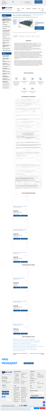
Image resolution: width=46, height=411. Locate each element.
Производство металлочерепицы (6, 76)
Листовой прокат (23, 400)
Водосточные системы (6, 38)
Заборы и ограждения (6, 48)
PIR (14, 22)
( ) (38, 1)
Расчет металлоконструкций (6, 61)
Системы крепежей (6, 40)
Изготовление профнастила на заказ (6, 64)
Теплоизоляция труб (16, 343)
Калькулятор (28, 8)
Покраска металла (24, 401)
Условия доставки (32, 382)
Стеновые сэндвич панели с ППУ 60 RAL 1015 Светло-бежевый (20, 301)
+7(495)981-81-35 (4, 386)
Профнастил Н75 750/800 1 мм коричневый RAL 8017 (18, 325)
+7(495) (27, 2)
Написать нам (5, 393)
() (35, 1)
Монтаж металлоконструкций (6, 71)
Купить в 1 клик (24, 215)
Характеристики (22, 36)
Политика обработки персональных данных (40, 376)
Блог (43, 8)
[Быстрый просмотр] (41, 25)
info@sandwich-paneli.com (6, 389)
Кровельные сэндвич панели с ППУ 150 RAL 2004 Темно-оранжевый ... (19, 230)
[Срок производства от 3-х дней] (25, 23)
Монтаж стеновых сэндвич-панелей (6, 58)
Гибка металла (36, 340)
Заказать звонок (28, 363)
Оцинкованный (17, 378)
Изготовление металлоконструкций (6, 68)
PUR (14, 23)
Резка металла (23, 399)
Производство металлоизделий (5, 82)
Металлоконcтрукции (17, 381)
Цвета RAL (22, 383)
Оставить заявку (5, 391)
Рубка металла (31, 340)
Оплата (42, 10)
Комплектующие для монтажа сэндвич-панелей (6, 46)
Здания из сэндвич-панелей (6, 43)
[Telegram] (44, 405)
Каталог (18, 8)
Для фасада (17, 379)
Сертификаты (32, 375)
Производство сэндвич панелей (6, 74)
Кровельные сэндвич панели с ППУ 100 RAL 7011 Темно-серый (20, 207)
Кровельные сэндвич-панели (6, 20)
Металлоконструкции (6, 26)
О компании (34, 8)
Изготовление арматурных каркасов (6, 79)
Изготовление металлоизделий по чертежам (20, 340)
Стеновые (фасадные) (17, 375)
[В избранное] (43, 25)
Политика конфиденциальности (40, 374)
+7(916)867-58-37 (4, 387)
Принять (36, 408)
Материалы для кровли (23, 374)
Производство (32, 374)
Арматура (22, 376)
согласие (32, 409)
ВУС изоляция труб (24, 339)
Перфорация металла (16, 339)
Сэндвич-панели (5, 17)
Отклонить (42, 408)
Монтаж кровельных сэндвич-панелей (6, 56)
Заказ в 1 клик (39, 28)
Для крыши (17, 380)
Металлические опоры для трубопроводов (6, 31)
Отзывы (38, 36)
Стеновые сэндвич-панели (6, 22)
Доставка (18, 10)
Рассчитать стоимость (38, 2)
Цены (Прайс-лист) (24, 381)
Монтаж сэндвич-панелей (23, 397)
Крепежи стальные (24, 377)
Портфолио (31, 388)
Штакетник (4, 36)
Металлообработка (6, 87)
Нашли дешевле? (37, 30)
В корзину (39, 27)
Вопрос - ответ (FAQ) (40, 383)
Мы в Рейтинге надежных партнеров (33, 378)
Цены (39, 8)
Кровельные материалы (6, 50)
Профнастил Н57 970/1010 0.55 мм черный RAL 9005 (19, 278)
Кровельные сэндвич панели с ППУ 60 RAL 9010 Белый (19, 253)
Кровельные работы (6, 66)
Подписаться (37, 397)
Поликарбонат (5, 24)
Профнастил (5, 28)
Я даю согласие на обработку (35, 395)
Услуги (23, 8)
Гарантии (38, 382)
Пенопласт (15, 21)
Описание (15, 36)
